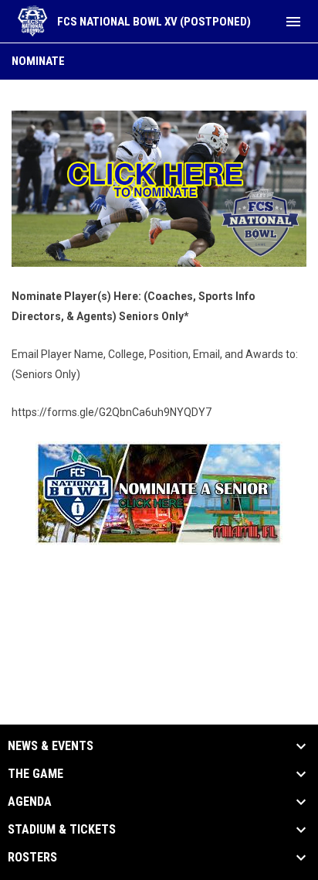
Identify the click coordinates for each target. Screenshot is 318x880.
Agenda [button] (30, 802)
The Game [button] (35, 774)
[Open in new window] (159, 189)
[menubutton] (293, 21)
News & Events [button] (50, 746)
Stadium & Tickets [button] (62, 830)
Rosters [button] (32, 857)
